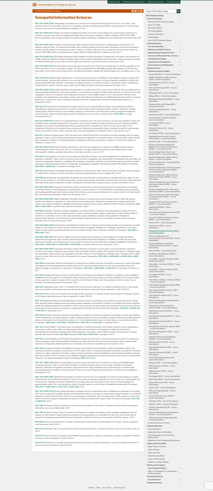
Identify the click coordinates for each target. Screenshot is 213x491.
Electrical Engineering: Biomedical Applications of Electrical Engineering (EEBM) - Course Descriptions (163, 147)
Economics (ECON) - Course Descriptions (164, 133)
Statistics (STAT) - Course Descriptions (163, 404)
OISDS (98, 487)
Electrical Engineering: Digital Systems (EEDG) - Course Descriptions (163, 158)
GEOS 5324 (48, 66)
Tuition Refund (153, 450)
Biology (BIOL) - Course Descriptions (163, 96)
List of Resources (154, 479)
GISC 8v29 (39, 436)
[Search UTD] (178, 11)
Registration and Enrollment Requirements (164, 440)
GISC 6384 (39, 225)
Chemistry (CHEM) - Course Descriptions (164, 115)
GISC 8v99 (39, 443)
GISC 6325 (39, 147)
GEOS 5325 (48, 147)
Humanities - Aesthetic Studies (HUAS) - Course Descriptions (164, 260)
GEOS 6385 (48, 237)
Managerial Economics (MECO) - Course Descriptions (164, 322)
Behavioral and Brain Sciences (159, 50)
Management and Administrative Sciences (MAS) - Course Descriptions (163, 307)
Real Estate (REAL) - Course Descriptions (164, 379)
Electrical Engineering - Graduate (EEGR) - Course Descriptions (164, 163)
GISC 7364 (39, 348)
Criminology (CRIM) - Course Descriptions (160, 124)
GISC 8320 (39, 422)
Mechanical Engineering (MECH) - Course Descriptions (164, 317)
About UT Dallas (154, 25)
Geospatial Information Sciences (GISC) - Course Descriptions (164, 232)
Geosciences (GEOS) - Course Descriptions (160, 227)
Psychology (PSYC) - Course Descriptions (164, 376)
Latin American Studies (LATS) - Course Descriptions (164, 296)
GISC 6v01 (39, 287)
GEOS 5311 (48, 33)
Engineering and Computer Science (161, 53)
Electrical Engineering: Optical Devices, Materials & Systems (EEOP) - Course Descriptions (163, 177)
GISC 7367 (39, 391)
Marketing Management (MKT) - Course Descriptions (164, 333)
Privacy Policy (106, 487)
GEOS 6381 (50, 166)
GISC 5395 (39, 90)
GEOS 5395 (48, 90)
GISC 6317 (39, 135)
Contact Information (156, 34)
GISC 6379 (39, 171)
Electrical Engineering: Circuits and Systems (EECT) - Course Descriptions (163, 153)
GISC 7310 (39, 301)
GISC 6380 (39, 178)
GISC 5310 (39, 23)
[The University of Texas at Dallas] (54, 5)
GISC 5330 (39, 78)
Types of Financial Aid (156, 459)
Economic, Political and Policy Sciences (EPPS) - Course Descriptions (163, 219)
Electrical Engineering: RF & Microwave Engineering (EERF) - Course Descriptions (164, 190)
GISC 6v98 (39, 294)
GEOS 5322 (48, 57)
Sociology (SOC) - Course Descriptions (163, 401)
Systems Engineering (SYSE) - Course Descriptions (163, 408)
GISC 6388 (39, 263)
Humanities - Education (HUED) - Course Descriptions (164, 265)
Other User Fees (154, 453)
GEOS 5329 (48, 377)
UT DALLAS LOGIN (173, 2)
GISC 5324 (39, 66)
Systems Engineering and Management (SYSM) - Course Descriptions (163, 414)
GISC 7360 (39, 315)
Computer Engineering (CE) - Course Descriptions (162, 111)
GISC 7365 (39, 362)
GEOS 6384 (48, 225)
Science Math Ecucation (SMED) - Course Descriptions (162, 397)
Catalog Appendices (154, 483)
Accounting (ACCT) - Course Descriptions (164, 74)
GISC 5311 (39, 33)
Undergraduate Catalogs (133, 2)
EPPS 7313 (85, 358)
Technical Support (119, 487)
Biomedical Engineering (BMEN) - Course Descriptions (164, 100)
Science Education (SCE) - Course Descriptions (161, 383)
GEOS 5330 (48, 78)
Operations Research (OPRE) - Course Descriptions (163, 353)
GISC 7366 (39, 377)
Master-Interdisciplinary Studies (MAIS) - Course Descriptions (164, 302)
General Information (154, 19)
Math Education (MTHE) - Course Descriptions (162, 343)
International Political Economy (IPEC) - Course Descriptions (164, 291)
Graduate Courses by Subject (159, 71)
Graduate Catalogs (155, 2)
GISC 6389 (39, 275)
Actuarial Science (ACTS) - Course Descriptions (161, 84)
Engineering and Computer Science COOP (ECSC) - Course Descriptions (162, 137)
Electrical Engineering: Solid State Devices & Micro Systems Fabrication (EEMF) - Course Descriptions (164, 170)
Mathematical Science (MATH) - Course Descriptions (164, 312)
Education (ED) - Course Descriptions (163, 142)
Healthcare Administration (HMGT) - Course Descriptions (163, 255)
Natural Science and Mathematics (160, 65)
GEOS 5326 (48, 362)
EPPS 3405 (119, 114)
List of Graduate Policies (157, 468)
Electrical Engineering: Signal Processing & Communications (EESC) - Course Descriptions (164, 197)
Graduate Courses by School (158, 423)
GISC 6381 (40, 166)
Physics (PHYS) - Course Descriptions (163, 363)
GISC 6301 (39, 106)
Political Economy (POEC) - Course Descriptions (162, 367)
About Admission (154, 429)
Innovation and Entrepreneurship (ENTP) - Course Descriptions (164, 213)
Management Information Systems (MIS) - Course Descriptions (164, 328)
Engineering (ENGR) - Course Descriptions (160, 208)
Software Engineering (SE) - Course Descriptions (162, 392)
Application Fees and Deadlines (160, 432)
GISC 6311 (39, 121)
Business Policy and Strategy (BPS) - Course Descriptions (162, 105)
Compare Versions (141, 11)
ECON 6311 (48, 121)
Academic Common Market (158, 462)
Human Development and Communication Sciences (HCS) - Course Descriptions (164, 238)
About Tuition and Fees (157, 447)
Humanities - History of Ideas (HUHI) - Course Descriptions (163, 270)
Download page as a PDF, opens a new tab (133, 11)
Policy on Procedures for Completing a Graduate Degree (162, 472)
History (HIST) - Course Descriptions (163, 251)
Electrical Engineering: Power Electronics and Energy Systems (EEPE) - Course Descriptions (164, 184)
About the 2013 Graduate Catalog (161, 22)
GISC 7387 (39, 405)
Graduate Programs (154, 43)
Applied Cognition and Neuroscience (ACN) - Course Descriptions (163, 78)
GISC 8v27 (39, 429)
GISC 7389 (39, 412)
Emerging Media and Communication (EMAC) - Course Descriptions (163, 203)
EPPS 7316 (93, 334)
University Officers (155, 28)
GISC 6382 (39, 199)
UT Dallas (91, 487)
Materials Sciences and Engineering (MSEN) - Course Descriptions (162, 338)
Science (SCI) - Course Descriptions (162, 388)
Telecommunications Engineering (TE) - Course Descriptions (163, 419)
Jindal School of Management (159, 62)
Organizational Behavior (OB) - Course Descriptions (163, 348)
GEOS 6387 (48, 249)
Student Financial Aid (156, 456)
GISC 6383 (39, 211)
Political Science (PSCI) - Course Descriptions (161, 372)
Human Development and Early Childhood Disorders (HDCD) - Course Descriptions (163, 246)
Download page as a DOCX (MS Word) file (135, 11)
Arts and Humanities (156, 46)
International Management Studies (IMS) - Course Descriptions (164, 286)
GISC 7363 (39, 339)
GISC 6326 (39, 156)
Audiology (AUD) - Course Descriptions (164, 93)
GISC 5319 (39, 45)
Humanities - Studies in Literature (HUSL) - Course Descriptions (164, 281)
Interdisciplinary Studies (157, 59)
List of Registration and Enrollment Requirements (161, 436)
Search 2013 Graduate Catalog (159, 40)
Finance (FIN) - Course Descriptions (162, 223)
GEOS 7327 (48, 391)
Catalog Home (114, 2)
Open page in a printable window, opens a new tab (138, 11)
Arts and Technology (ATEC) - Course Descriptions (163, 89)
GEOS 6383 (48, 199)
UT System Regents (155, 31)
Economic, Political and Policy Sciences (163, 56)
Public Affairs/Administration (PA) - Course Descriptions (162, 359)
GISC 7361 (39, 327)
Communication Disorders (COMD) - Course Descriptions (163, 119)
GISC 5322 (39, 57)
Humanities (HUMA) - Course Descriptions (160, 276)
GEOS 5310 (48, 23)
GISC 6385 (39, 237)
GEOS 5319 (48, 45)
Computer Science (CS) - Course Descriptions (161, 129)
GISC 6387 (39, 249)
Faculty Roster (153, 37)
